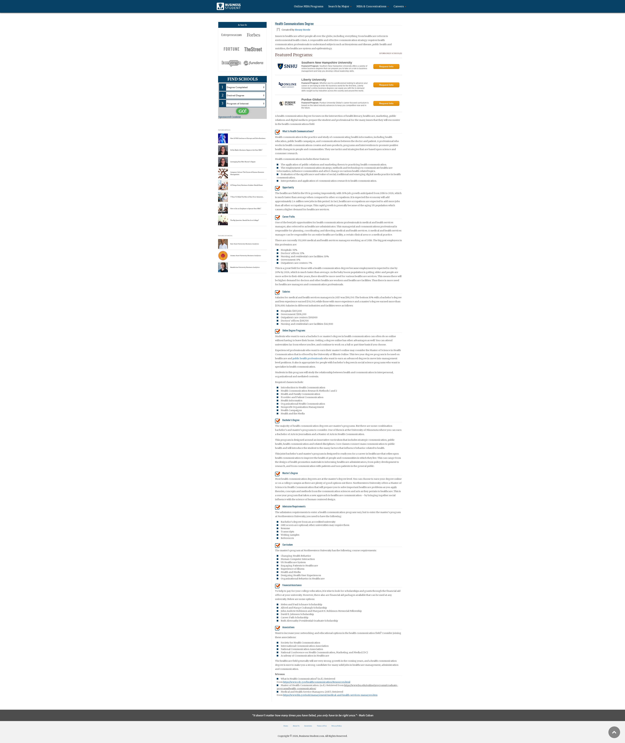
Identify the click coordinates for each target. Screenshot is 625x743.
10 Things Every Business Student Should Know (246, 185)
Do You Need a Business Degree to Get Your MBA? (246, 150)
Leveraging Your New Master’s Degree (242, 162)
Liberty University (313, 79)
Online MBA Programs (308, 6)
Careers (399, 6)
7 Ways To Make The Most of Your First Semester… (247, 197)
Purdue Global (311, 99)
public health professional (307, 358)
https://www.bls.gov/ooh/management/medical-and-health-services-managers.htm (330, 695)
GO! (242, 111)
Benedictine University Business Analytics (245, 267)
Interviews (308, 726)
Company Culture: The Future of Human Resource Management (247, 173)
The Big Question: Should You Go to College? (244, 220)
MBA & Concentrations (371, 6)
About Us (296, 726)
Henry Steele (302, 29)
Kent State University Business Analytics (244, 244)
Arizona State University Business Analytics (245, 255)
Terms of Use (322, 726)
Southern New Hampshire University (326, 62)
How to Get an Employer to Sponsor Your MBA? (245, 208)
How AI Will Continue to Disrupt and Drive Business (247, 138)
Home (286, 726)
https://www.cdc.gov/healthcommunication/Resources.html (316, 682)
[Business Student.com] (228, 6)
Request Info (386, 66)
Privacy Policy (337, 726)
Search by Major (339, 6)
